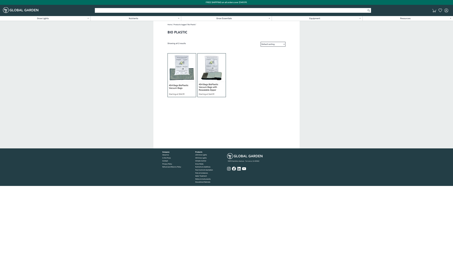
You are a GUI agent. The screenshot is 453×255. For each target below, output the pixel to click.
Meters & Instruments (203, 179)
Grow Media (199, 164)
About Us (165, 155)
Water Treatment (201, 176)
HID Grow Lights (201, 158)
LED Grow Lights (201, 155)
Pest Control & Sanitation (204, 170)
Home (170, 25)
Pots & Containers (201, 173)
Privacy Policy (167, 164)
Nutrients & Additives (202, 167)
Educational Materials (202, 182)
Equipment (314, 18)
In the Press (166, 158)
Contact (165, 161)
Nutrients (133, 18)
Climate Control (200, 161)
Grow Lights (43, 18)
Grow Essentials (224, 18)
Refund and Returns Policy (171, 167)
